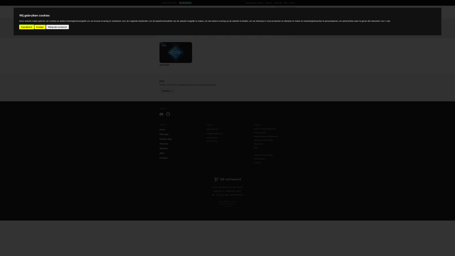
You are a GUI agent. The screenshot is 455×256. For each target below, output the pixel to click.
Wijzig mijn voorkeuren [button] (57, 27)
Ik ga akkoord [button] (26, 27)
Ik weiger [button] (40, 27)
